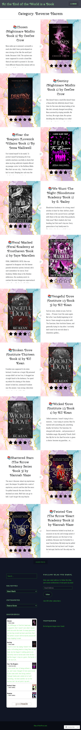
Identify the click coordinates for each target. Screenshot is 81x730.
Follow (48, 594)
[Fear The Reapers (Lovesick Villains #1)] (34, 668)
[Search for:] (21, 576)
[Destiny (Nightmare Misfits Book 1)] (34, 646)
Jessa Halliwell (12, 666)
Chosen (9, 621)
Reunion (9, 693)
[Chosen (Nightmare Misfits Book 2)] (34, 625)
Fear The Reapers (12, 664)
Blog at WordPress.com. (40, 725)
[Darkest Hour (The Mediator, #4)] (34, 690)
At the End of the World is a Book (28, 4)
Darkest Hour (11, 685)
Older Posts (40, 562)
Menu (74, 4)
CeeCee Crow (11, 623)
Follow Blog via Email (57, 575)
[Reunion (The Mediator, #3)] (34, 698)
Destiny (9, 642)
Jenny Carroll (11, 687)
